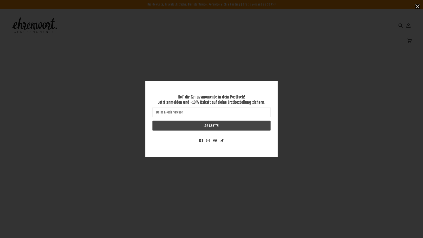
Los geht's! (212, 126)
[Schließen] (417, 6)
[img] (200, 140)
